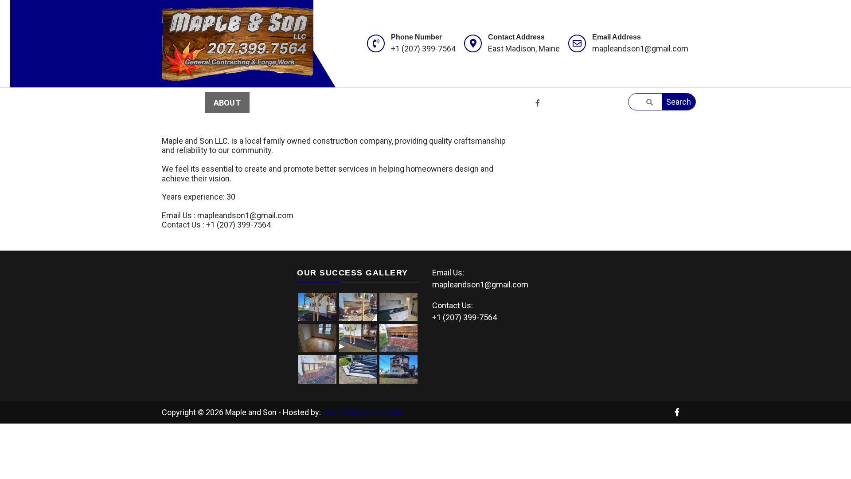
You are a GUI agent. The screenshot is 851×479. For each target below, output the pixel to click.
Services (279, 102)
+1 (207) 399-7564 (423, 48)
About (227, 102)
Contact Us (404, 102)
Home (182, 102)
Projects (338, 102)
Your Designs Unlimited (363, 412)
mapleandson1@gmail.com (640, 48)
